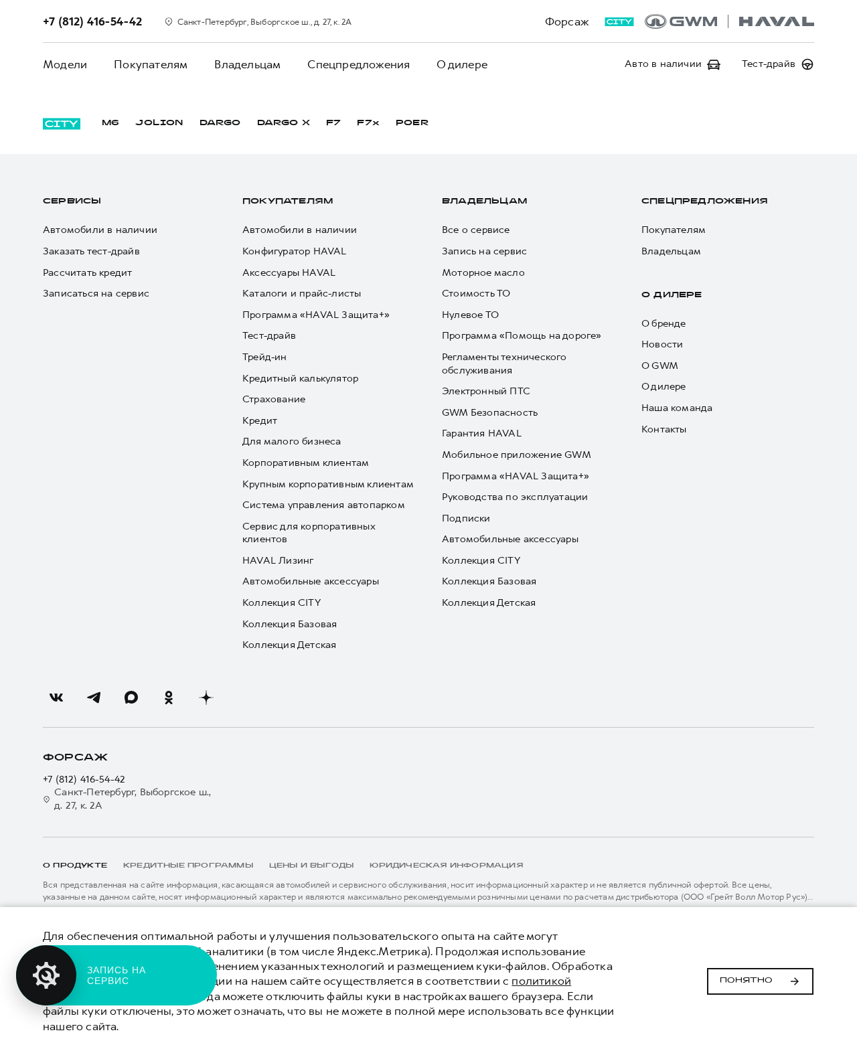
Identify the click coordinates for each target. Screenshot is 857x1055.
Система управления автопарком (323, 505)
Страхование (273, 399)
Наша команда (676, 408)
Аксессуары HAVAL (288, 272)
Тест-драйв (269, 335)
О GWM (659, 365)
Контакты (664, 429)
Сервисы (72, 201)
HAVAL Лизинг (277, 560)
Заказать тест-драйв (91, 251)
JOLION (159, 123)
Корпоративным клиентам (305, 463)
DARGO (220, 123)
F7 (333, 123)
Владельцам (247, 64)
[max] (131, 697)
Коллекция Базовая (289, 624)
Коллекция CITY (281, 602)
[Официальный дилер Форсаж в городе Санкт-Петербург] (729, 21)
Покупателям (150, 64)
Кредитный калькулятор (300, 378)
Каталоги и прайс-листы (301, 293)
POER (412, 123)
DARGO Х (283, 123)
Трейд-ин (264, 357)
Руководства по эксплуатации (515, 497)
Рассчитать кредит (87, 272)
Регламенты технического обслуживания (504, 364)
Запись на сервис (484, 251)
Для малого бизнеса (291, 441)
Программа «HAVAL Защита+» (316, 315)
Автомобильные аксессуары (310, 581)
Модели (65, 64)
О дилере (462, 64)
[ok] (168, 697)
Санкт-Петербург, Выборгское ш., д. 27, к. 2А (132, 799)
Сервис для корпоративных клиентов (308, 533)
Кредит (259, 420)
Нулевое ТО (470, 315)
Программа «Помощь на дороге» (522, 335)
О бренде (663, 323)
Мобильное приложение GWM (516, 455)
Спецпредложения (358, 64)
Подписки (466, 518)
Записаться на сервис (96, 293)
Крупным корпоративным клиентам (328, 484)
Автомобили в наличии (100, 230)
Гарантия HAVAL (482, 433)
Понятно (746, 980)
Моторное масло (483, 272)
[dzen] (206, 697)
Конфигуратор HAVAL (294, 251)
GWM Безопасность (490, 412)
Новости (662, 344)
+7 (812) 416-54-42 (84, 779)
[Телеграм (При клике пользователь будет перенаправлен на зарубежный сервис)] (93, 697)
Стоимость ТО (476, 293)
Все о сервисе (476, 230)
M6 (110, 123)
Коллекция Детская (289, 645)
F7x (368, 123)
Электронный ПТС (486, 391)
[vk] (56, 697)
